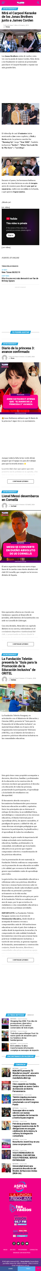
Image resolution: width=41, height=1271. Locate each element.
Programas (22, 1250)
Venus (8, 27)
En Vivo (12, 1250)
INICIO (5, 1250)
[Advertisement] (20, 87)
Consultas (34, 1250)
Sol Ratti (13, 506)
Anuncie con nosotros (21, 1253)
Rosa (12, 358)
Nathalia (13, 680)
